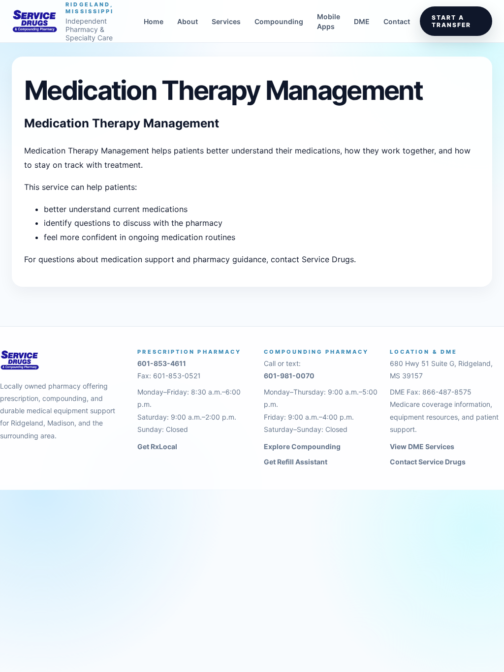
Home (153, 21)
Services (226, 21)
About (187, 21)
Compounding (278, 21)
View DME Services (422, 446)
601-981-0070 (289, 375)
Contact (396, 21)
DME (362, 21)
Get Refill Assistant (295, 462)
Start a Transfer (451, 21)
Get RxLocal (157, 446)
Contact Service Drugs (428, 462)
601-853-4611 (161, 363)
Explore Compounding (302, 446)
